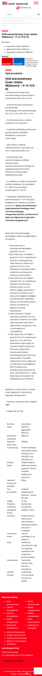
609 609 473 (26, 8)
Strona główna (8, 20)
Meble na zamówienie (16, 641)
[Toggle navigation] (36, 3)
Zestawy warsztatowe (16, 638)
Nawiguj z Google (13, 660)
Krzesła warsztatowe (16, 635)
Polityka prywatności (29, 671)
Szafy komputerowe (15, 632)
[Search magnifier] (38, 14)
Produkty (19, 20)
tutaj (34, 66)
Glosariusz (11, 644)
